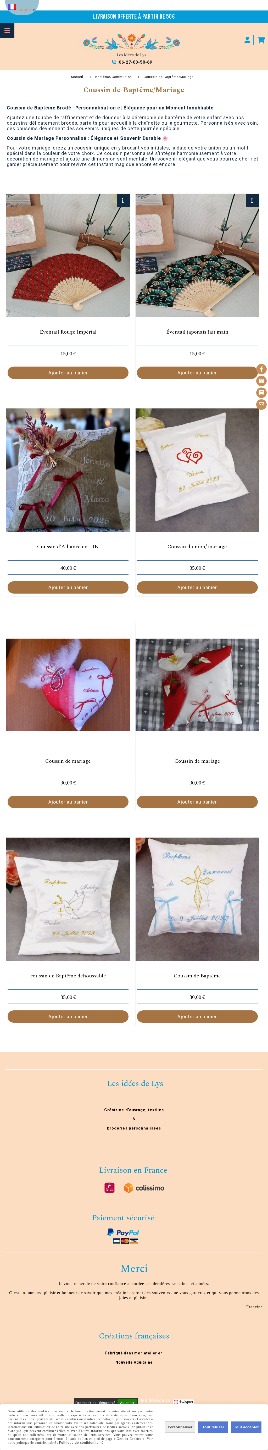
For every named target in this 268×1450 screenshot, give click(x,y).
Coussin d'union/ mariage (197, 547)
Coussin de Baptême (197, 976)
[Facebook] (261, 369)
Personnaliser (180, 1427)
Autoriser (127, 1403)
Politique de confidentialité (81, 1443)
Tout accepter (246, 1427)
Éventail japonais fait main (197, 332)
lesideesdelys (155, 1400)
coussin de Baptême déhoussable (68, 976)
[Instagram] (261, 381)
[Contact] (261, 404)
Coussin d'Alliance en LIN (68, 547)
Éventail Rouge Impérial (68, 332)
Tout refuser (213, 1427)
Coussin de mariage (68, 761)
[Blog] (261, 393)
